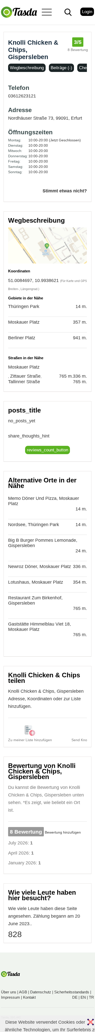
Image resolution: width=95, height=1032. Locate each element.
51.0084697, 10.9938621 (33, 280)
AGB (23, 992)
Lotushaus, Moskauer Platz (35, 582)
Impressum (10, 997)
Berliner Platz (21, 337)
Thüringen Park (23, 306)
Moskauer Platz (24, 322)
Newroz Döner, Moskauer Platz (39, 566)
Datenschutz (40, 992)
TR (91, 997)
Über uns (8, 992)
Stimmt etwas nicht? (65, 190)
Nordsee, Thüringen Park (33, 524)
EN (83, 997)
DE (75, 997)
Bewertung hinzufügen (63, 832)
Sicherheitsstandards (71, 992)
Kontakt (29, 997)
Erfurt (76, 118)
